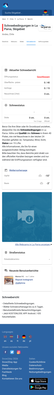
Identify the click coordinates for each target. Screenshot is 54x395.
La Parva (20, 19)
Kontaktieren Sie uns (12, 378)
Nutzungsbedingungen (40, 372)
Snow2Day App (9, 362)
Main (4, 19)
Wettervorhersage (18, 170)
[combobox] (23, 12)
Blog (4, 375)
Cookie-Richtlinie (37, 362)
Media (5, 365)
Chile (12, 19)
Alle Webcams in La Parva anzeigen (33, 244)
